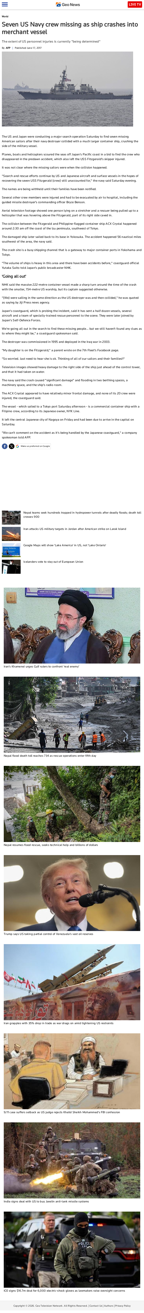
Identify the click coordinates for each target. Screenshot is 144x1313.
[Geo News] (68, 4)
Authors (108, 1305)
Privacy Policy (122, 1305)
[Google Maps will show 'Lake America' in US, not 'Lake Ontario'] (11, 550)
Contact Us (96, 1305)
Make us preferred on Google (35, 446)
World (5, 16)
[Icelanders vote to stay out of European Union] (11, 567)
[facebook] (5, 446)
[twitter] (11, 446)
